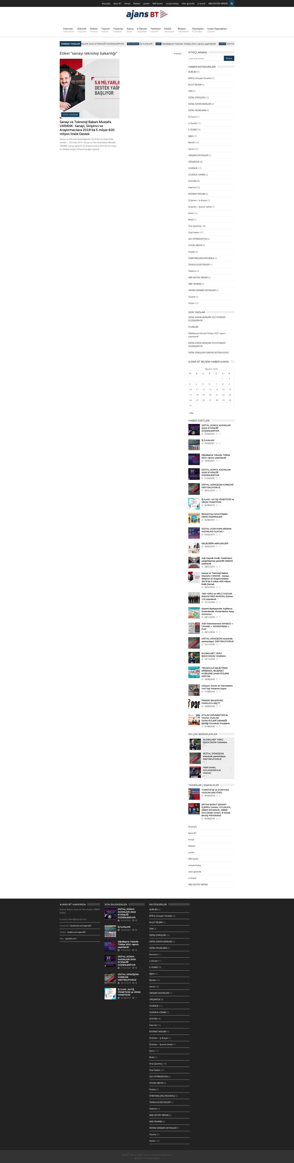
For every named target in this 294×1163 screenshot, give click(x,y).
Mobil (169, 30)
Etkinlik (82, 30)
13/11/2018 (209, 644)
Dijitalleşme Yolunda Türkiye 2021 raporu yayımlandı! (180, 43)
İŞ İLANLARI (138, 43)
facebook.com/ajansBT (80, 925)
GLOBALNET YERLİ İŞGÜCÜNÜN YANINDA (214, 654)
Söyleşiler (198, 30)
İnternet (68, 30)
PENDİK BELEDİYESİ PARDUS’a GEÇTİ (212, 702)
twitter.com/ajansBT (76, 932)
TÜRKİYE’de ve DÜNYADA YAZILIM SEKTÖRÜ (215, 791)
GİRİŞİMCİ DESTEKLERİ (198, 155)
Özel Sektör (193, 232)
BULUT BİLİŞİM (195, 84)
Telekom (155, 30)
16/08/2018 (209, 706)
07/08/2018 (209, 726)
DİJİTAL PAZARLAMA (197, 110)
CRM (190, 91)
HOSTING (192, 181)
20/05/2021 (209, 443)
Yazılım (105, 30)
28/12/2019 (209, 490)
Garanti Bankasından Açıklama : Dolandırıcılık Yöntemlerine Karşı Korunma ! (218, 611)
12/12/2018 (209, 602)
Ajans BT (117, 3)
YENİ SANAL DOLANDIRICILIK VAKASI (212, 770)
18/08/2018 (209, 679)
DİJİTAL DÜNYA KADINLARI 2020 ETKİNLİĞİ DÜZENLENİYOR (216, 472)
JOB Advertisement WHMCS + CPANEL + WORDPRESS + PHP (217, 626)
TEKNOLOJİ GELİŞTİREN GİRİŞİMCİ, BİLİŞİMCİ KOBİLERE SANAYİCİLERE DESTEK (215, 672)
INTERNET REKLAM (196, 193)
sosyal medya (172, 3)
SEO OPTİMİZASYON (197, 238)
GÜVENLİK (192, 168)
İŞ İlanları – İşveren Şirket (200, 206)
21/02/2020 (209, 478)
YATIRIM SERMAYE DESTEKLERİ (202, 290)
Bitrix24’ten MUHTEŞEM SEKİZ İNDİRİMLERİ (215, 515)
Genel (150, 44)
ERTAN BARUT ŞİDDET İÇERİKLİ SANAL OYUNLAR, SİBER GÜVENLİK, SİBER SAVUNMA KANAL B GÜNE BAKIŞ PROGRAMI (216, 810)
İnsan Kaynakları (217, 30)
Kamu (130, 30)
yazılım (146, 3)
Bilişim (183, 30)
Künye (127, 3)
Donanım (192, 116)
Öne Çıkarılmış (124, 44)
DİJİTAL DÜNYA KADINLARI (199, 103)
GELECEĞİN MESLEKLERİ (215, 543)
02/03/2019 (209, 534)
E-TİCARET (193, 129)
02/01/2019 (209, 587)
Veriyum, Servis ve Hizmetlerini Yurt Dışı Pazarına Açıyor (217, 687)
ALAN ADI (192, 71)
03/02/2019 (209, 546)
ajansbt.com (70, 938)
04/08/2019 (209, 505)
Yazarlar (118, 30)
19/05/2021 (209, 460)
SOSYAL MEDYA (195, 245)
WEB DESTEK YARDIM (218, 3)
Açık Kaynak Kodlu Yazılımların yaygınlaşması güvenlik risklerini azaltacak (217, 561)
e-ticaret (201, 3)
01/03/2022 (209, 433)
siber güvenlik (188, 3)
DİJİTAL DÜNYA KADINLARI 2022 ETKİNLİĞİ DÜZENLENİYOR (83, 43)
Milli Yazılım (158, 3)
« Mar (191, 413)
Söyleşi (191, 251)
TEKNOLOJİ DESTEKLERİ (198, 264)
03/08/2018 (209, 818)
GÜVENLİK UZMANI (196, 174)
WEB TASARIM (194, 283)
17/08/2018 (209, 691)
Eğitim (191, 136)
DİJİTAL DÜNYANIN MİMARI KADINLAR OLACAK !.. (216, 530)
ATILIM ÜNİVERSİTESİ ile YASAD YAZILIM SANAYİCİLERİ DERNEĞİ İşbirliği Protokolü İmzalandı (216, 719)
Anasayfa (106, 3)
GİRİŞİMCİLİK (194, 161)
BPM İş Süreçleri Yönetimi (199, 78)
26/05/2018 (209, 795)
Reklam (136, 3)
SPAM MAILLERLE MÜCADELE (201, 258)
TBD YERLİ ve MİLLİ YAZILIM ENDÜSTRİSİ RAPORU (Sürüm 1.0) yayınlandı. (217, 596)
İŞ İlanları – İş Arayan (197, 200)
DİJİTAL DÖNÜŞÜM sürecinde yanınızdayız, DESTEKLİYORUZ (218, 640)
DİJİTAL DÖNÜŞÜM (196, 97)
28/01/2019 (209, 566)
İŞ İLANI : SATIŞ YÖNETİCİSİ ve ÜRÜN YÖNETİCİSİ (218, 500)
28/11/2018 (209, 617)
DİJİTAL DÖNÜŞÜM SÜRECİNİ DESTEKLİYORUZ (208, 352)
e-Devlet (142, 30)
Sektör (94, 30)
